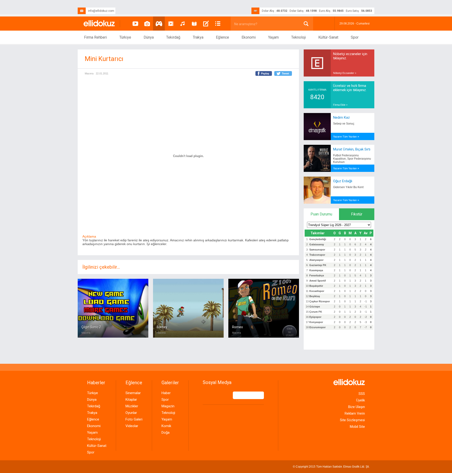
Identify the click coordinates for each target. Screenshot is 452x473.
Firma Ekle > (340, 104)
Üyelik (360, 400)
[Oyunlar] (159, 23)
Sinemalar (133, 393)
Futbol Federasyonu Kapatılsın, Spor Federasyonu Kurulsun (352, 159)
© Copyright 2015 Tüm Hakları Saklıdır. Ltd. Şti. (331, 466)
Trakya (198, 37)
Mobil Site (357, 426)
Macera (89, 73)
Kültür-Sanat (328, 37)
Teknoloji (298, 37)
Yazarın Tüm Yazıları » (346, 136)
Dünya (149, 37)
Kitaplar (131, 399)
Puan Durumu (321, 214)
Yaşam (273, 37)
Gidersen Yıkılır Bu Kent (348, 187)
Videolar (131, 426)
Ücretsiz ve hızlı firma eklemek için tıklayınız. (350, 88)
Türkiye (125, 37)
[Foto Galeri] (147, 23)
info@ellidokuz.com (101, 10)
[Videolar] (135, 23)
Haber (166, 393)
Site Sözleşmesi (352, 420)
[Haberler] (218, 23)
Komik (166, 426)
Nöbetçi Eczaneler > (344, 73)
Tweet (285, 73)
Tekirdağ (173, 37)
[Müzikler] (182, 23)
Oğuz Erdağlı (342, 181)
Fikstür (356, 214)
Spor (355, 37)
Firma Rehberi (95, 37)
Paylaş (265, 73)
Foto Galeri (133, 419)
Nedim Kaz (341, 117)
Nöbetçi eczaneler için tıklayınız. (350, 56)
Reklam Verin (355, 413)
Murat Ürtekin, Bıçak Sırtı (351, 149)
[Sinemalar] (171, 23)
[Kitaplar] (194, 23)
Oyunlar (131, 413)
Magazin (167, 406)
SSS (362, 394)
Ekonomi (249, 37)
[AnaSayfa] (99, 23)
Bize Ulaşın (356, 407)
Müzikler (131, 406)
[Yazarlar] (206, 23)
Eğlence (222, 37)
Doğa (165, 432)
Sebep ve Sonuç (343, 123)
